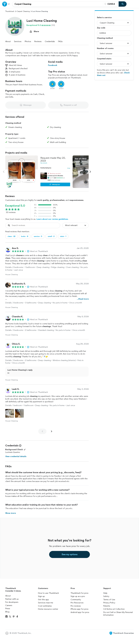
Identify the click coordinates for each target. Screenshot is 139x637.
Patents (106, 606)
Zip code (101, 28)
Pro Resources (77, 603)
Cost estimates (45, 606)
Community (76, 599)
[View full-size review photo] (9, 413)
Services (17, 41)
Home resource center (48, 609)
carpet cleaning (23, 11)
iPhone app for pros (79, 609)
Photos (28, 41)
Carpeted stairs (104, 59)
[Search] (123, 4)
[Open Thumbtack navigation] (6, 4)
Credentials (50, 41)
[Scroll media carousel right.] (90, 172)
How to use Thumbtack (48, 593)
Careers (8, 605)
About (8, 41)
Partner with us (12, 599)
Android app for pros (80, 612)
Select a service (104, 17)
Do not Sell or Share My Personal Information (118, 613)
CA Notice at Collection (114, 609)
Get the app (43, 599)
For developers (11, 602)
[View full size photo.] (21, 171)
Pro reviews (76, 606)
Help (105, 593)
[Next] (52, 431)
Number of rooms (105, 48)
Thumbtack (9, 11)
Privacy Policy (109, 603)
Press (7, 608)
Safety (106, 596)
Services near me (45, 603)
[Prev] (42, 431)
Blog (7, 612)
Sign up (41, 596)
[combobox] (57, 4)
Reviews (38, 41)
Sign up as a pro (78, 596)
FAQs (60, 41)
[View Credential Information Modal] (19, 445)
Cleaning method (105, 38)
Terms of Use (109, 599)
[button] (14, 26)
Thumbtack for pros (79, 593)
